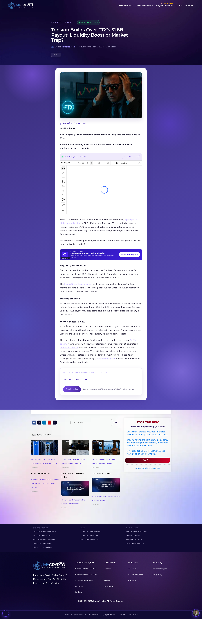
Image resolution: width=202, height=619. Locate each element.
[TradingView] (55, 423)
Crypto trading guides (89, 535)
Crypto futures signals (42, 535)
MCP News (133, 615)
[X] (39, 423)
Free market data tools (89, 539)
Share (55, 55)
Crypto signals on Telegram (44, 531)
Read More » (34, 467)
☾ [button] (5, 613)
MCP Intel (122, 615)
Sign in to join (72, 389)
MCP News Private (69, 347)
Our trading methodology (137, 531)
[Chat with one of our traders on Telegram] (196, 613)
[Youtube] (50, 423)
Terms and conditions (135, 543)
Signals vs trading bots (42, 547)
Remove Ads (65, 258)
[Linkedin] (44, 423)
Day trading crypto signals (44, 539)
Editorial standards (134, 539)
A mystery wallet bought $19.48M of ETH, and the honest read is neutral (45, 483)
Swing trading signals (42, 543)
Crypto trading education (90, 531)
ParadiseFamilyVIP (106, 358)
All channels (93, 615)
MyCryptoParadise (108, 615)
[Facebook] (34, 423)
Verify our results (133, 535)
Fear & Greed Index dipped (78, 284)
